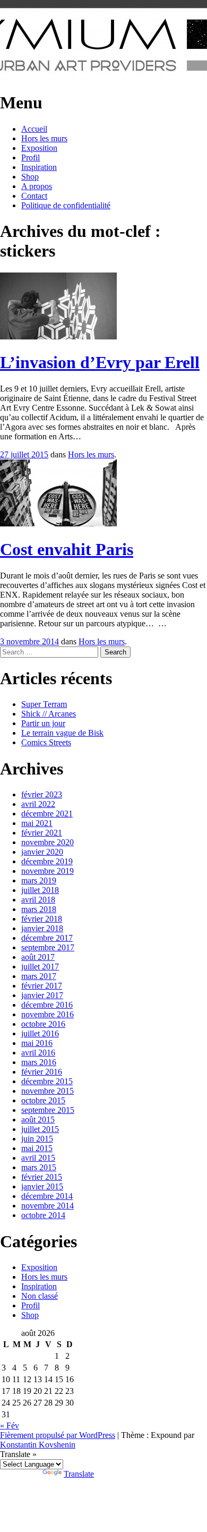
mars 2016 (38, 1062)
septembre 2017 (47, 947)
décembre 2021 (47, 813)
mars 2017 (38, 976)
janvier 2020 (42, 851)
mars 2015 (38, 1167)
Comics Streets (46, 742)
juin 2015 (37, 1138)
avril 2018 (38, 899)
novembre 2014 (47, 1205)
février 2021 (41, 832)
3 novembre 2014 (29, 641)
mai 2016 (37, 1043)
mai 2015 (37, 1148)
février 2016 (41, 1071)
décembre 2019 (47, 861)
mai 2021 (37, 823)
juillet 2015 (40, 1129)
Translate (79, 1473)
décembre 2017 (47, 937)
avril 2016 (38, 1052)
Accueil (34, 128)
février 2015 (41, 1176)
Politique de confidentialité (65, 205)
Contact (34, 195)
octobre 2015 (43, 1100)
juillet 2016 (40, 1033)
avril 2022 (38, 803)
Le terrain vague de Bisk (62, 732)
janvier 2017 (42, 995)
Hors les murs (44, 138)
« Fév (9, 1425)
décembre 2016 (47, 1004)
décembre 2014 (47, 1196)
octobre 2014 (43, 1215)
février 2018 (41, 918)
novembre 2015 (47, 1090)
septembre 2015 (47, 1109)
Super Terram (44, 704)
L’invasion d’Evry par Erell (100, 362)
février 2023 (41, 794)
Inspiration (39, 167)
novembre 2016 (47, 1014)
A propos (36, 186)
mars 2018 (38, 909)
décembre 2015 (47, 1081)
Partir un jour (43, 723)
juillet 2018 (40, 890)
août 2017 (38, 956)
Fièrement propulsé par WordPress (57, 1435)
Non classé (39, 1295)
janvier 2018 (42, 928)
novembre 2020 (47, 842)
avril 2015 (38, 1157)
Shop (30, 176)
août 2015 (38, 1119)
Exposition (39, 147)
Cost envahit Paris (66, 549)
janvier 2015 (42, 1186)
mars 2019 (38, 880)
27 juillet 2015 (24, 454)
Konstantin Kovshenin (37, 1444)
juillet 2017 (40, 966)
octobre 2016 (43, 1023)
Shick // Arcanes (48, 713)
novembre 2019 (47, 870)
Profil (30, 157)
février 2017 (41, 985)
